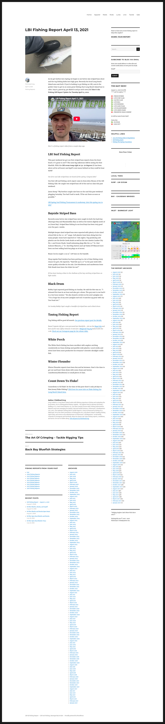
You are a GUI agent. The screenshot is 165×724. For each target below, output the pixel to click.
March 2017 (73, 699)
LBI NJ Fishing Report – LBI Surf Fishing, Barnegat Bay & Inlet (44, 715)
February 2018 (74, 677)
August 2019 (73, 641)
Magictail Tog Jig (86, 329)
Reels (105, 15)
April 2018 (73, 673)
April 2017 (73, 697)
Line (124, 15)
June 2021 (73, 596)
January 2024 (74, 534)
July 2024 (72, 522)
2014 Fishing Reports (33, 484)
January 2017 (74, 703)
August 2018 (73, 665)
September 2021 (74, 590)
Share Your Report (120, 37)
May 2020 (73, 623)
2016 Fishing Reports (33, 488)
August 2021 (73, 592)
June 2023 (73, 548)
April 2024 (73, 528)
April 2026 (73, 480)
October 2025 (74, 492)
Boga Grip (98, 326)
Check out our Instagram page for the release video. (70, 331)
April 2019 (73, 649)
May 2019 (73, 647)
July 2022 (72, 570)
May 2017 (72, 695)
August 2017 (73, 689)
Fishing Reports (30, 89)
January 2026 (74, 486)
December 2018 (74, 657)
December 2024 (74, 512)
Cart (28, 472)
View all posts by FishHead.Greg (79, 418)
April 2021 (73, 601)
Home (89, 15)
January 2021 (74, 607)
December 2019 (74, 633)
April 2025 (73, 504)
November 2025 (74, 490)
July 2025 (72, 498)
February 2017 (74, 701)
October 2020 (74, 613)
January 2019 (74, 655)
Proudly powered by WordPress (74, 715)
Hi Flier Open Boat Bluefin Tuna (36, 521)
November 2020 (74, 611)
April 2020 (73, 625)
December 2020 (74, 609)
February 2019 (74, 653)
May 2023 (73, 550)
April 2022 (73, 576)
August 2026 (73, 472)
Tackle (131, 15)
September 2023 (75, 542)
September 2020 (75, 615)
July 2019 (72, 643)
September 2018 (74, 663)
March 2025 (73, 506)
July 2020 (72, 619)
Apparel (97, 15)
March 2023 (73, 554)
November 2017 (74, 683)
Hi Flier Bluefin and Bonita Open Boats (38, 511)
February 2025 (74, 508)
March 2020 (73, 627)
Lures (118, 15)
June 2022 (73, 572)
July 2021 (72, 594)
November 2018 (74, 659)
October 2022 (74, 564)
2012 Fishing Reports (33, 480)
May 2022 (73, 574)
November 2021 (74, 586)
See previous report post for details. (88, 320)
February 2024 (74, 532)
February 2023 (74, 556)
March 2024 (73, 530)
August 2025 (73, 496)
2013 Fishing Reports (33, 482)
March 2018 (73, 675)
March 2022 (73, 578)
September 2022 (75, 566)
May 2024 (73, 526)
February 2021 (74, 605)
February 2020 (74, 629)
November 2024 (74, 514)
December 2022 (74, 560)
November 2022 (74, 562)
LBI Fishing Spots (118, 140)
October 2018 (74, 661)
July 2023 (72, 546)
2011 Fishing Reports (33, 478)
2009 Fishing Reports (33, 474)
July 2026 (72, 474)
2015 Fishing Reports (33, 486)
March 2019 (73, 651)
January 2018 (74, 679)
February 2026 (74, 484)
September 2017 (74, 687)
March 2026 (73, 482)
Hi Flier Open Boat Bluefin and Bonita (38, 516)
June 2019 (73, 645)
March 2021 (73, 603)
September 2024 (75, 518)
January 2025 (74, 510)
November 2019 (74, 635)
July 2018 (72, 667)
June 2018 (73, 669)
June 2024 (73, 524)
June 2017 (73, 693)
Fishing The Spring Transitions (122, 142)
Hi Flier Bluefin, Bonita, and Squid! (37, 507)
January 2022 (74, 582)
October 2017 (74, 685)
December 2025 (74, 488)
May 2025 (73, 502)
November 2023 (74, 538)
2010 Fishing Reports (33, 476)
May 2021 (72, 598)
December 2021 (74, 584)
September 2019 (75, 639)
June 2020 (73, 621)
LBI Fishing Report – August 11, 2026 (38, 502)
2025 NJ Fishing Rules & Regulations (124, 138)
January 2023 (74, 558)
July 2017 (72, 691)
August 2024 (73, 520)
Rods (112, 15)
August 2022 (73, 568)
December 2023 (74, 536)
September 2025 (75, 494)
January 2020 (74, 631)
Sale (138, 15)
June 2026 (73, 476)
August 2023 (73, 544)
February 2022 (74, 580)
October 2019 (74, 637)
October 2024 (74, 516)
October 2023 (74, 540)
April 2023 (73, 552)
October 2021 (74, 588)
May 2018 (72, 671)
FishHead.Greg (30, 84)
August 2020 (73, 617)
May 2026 (73, 478)
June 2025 (73, 500)
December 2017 (74, 681)
